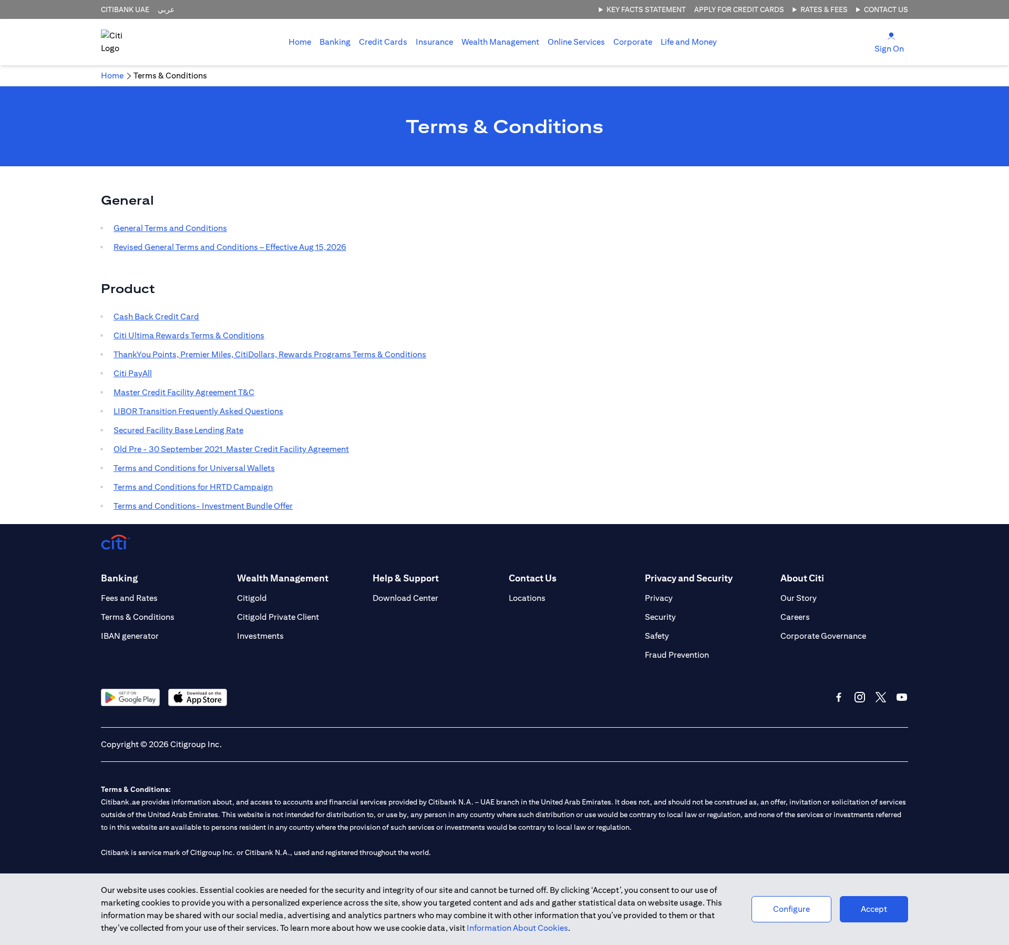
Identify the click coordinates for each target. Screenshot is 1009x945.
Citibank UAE (125, 9)
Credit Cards (383, 42)
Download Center (405, 598)
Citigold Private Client (278, 617)
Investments (260, 636)
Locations (527, 598)
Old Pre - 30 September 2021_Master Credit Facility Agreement (231, 449)
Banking (335, 42)
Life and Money (689, 42)
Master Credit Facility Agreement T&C (184, 392)
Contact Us (886, 9)
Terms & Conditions (137, 617)
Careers (795, 617)
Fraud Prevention (677, 655)
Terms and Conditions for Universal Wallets (194, 468)
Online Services (576, 42)
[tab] (335, 42)
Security (660, 617)
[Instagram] (859, 697)
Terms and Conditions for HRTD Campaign (193, 487)
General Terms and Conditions (170, 228)
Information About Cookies (517, 928)
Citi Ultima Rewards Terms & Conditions (189, 335)
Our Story (798, 598)
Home (300, 42)
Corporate (632, 42)
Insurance (434, 42)
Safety (657, 636)
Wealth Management (500, 42)
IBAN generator (130, 636)
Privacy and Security (689, 578)
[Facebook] (838, 697)
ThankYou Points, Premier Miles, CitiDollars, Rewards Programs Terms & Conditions (270, 354)
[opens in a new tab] (130, 697)
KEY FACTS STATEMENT (646, 9)
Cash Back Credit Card (156, 316)
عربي (166, 9)
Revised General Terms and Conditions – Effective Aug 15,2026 (230, 247)
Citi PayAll (133, 373)
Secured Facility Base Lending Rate (178, 430)
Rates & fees (824, 9)
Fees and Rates (129, 598)
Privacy (659, 598)
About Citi (802, 578)
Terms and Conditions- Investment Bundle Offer (203, 506)
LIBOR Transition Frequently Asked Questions (198, 411)
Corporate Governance (823, 636)
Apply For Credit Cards (739, 9)
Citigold (252, 598)
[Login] (891, 35)
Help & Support (406, 578)
